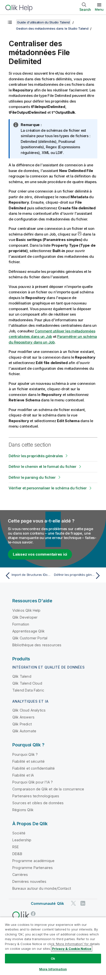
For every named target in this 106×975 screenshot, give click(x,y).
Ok (53, 958)
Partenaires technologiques (35, 796)
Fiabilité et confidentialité (33, 768)
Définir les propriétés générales (36, 456)
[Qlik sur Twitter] (73, 903)
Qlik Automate (24, 731)
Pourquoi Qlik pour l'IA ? (32, 782)
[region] (53, 946)
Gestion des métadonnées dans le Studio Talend (52, 28)
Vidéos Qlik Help (26, 610)
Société (18, 833)
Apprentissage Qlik (28, 631)
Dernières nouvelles (29, 881)
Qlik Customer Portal (29, 638)
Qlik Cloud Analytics (29, 710)
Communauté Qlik (47, 903)
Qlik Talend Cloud (27, 683)
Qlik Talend (21, 676)
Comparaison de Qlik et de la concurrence (48, 789)
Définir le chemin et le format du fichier (42, 466)
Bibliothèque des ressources (36, 645)
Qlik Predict (22, 724)
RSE (15, 847)
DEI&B (17, 854)
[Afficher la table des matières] (10, 22)
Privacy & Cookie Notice (71, 949)
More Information (53, 969)
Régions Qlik (23, 810)
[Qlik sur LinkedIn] (83, 903)
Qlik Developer (24, 617)
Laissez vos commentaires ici (40, 554)
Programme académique (33, 861)
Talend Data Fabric (28, 690)
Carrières (20, 874)
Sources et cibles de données (38, 803)
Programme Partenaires (32, 868)
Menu (99, 9)
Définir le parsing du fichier (32, 477)
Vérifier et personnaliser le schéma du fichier (48, 488)
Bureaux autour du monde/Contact (41, 888)
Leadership (22, 840)
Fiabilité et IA (23, 775)
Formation (20, 624)
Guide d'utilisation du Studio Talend (43, 22)
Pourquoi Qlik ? (25, 754)
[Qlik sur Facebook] (33, 913)
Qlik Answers (23, 717)
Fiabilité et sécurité (28, 761)
